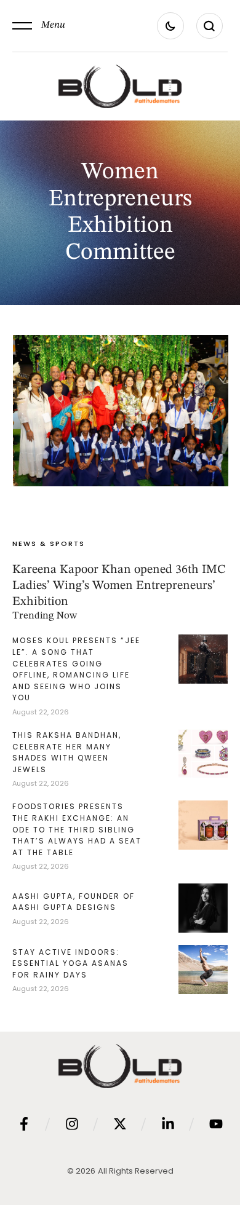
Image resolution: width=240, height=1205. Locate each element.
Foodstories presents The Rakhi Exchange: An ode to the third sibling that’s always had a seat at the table (77, 829)
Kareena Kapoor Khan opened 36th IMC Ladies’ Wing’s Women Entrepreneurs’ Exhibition (118, 586)
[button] (38, 26)
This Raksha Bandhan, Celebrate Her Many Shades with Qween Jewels (66, 752)
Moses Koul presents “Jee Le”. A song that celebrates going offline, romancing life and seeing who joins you (76, 669)
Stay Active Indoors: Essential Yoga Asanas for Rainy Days (70, 963)
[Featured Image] (120, 410)
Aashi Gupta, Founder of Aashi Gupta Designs (73, 902)
